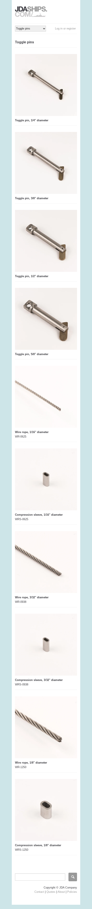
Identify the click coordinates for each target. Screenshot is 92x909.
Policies (72, 891)
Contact (39, 891)
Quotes (50, 891)
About (61, 891)
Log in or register (65, 28)
